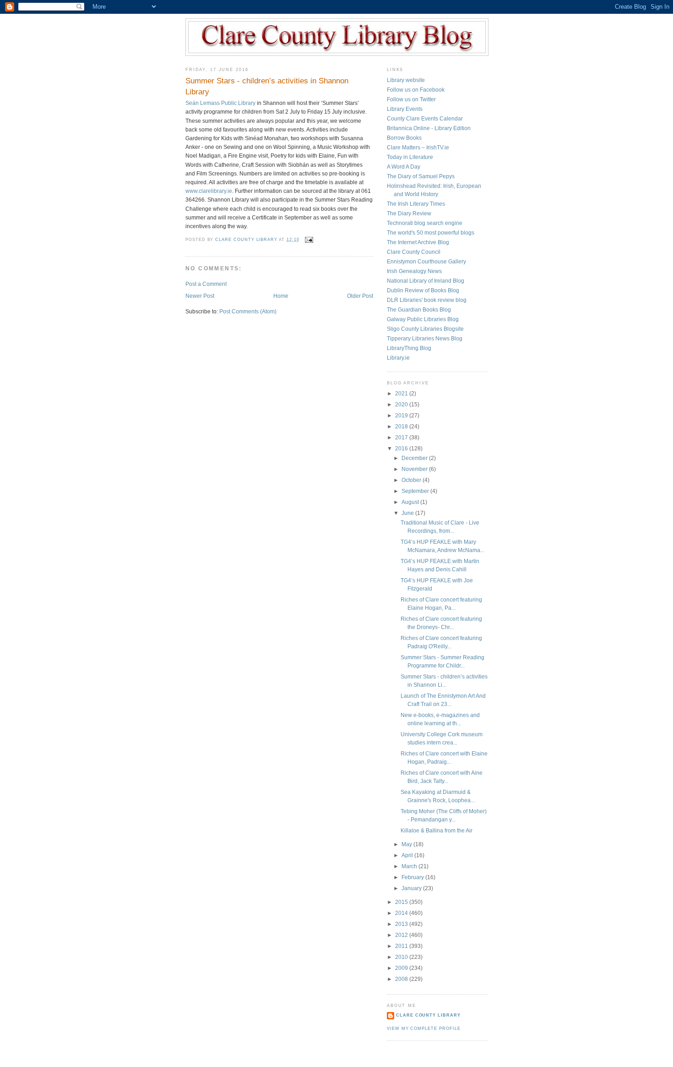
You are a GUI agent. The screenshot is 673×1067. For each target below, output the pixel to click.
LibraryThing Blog (409, 348)
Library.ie (398, 358)
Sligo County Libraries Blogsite (425, 329)
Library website (406, 80)
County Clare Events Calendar (425, 118)
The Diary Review (409, 213)
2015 (402, 902)
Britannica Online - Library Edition (429, 128)
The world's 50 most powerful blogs (430, 233)
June (408, 513)
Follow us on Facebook (416, 90)
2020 (402, 404)
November (415, 469)
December (415, 458)
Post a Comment (206, 284)
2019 (402, 415)
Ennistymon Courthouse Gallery (426, 261)
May (407, 844)
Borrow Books (404, 138)
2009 (402, 968)
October (412, 480)
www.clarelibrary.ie (208, 191)
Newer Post (199, 296)
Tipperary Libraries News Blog (424, 338)
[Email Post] (309, 239)
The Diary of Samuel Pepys (421, 176)
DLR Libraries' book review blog (427, 300)
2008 (402, 979)
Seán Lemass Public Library (220, 103)
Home (280, 296)
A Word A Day (403, 167)
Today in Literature (410, 157)
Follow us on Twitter (411, 99)
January (412, 888)
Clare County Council (413, 252)
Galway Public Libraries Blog (423, 319)
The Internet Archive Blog (418, 242)
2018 (402, 426)
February (413, 877)
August (411, 502)
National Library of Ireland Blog (425, 281)
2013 (402, 924)
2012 (402, 935)
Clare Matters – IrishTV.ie (418, 147)
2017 (402, 437)
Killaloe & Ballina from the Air (436, 830)
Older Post (360, 296)
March (410, 866)
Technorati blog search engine (424, 223)
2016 (402, 448)
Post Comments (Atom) (248, 311)
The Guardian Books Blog (419, 309)
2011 (402, 946)
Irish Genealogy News (414, 271)
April (408, 855)
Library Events (405, 109)
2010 (402, 957)
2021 (402, 393)
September (416, 491)
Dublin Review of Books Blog (423, 290)
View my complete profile (423, 1028)
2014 (402, 913)
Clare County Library (428, 1015)
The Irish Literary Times (416, 204)
